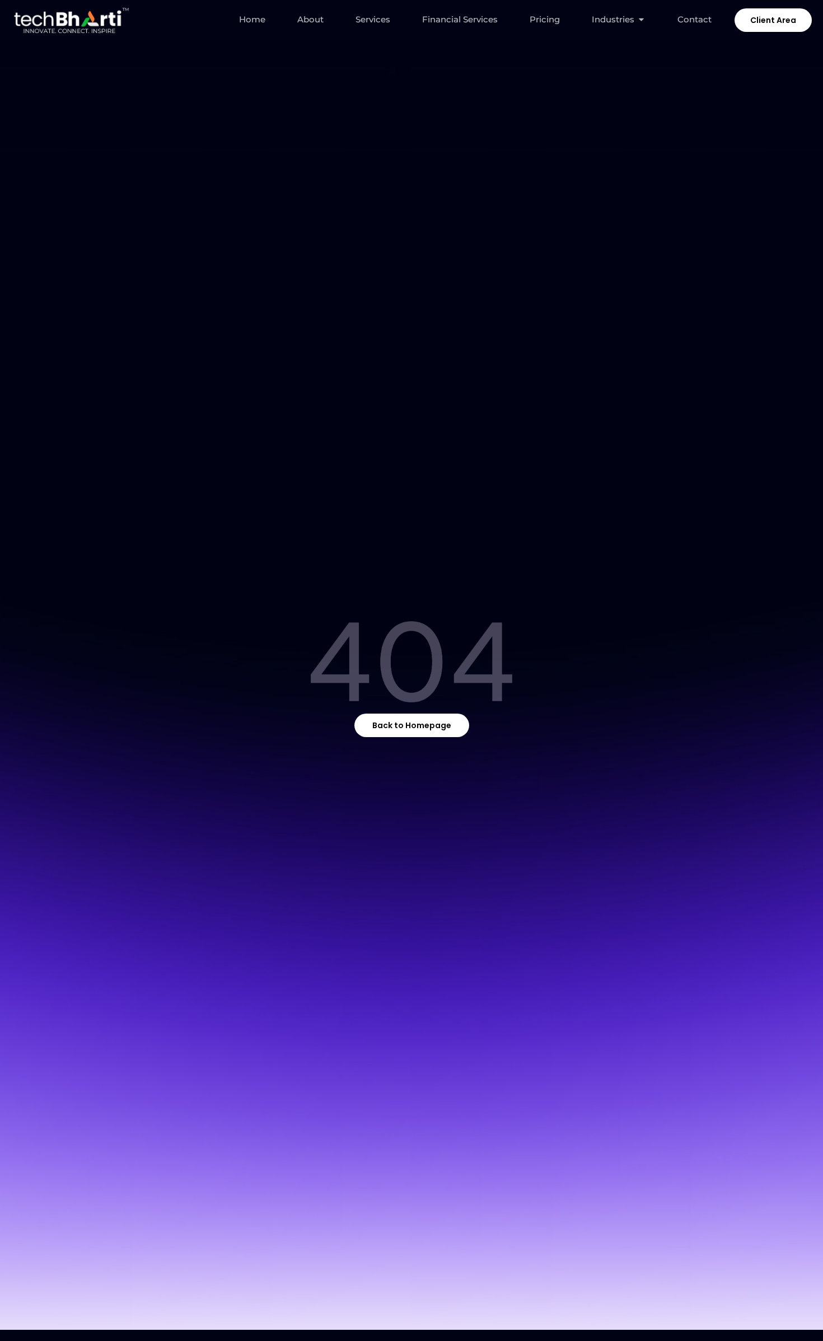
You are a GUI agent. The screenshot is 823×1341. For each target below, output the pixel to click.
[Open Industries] (641, 19)
